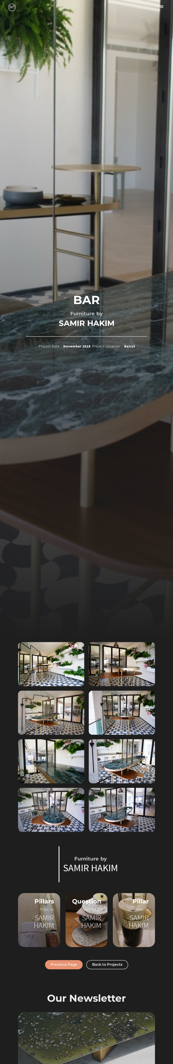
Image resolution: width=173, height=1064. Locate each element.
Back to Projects (107, 964)
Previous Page (63, 964)
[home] (12, 7)
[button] (161, 6)
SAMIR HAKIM (86, 323)
